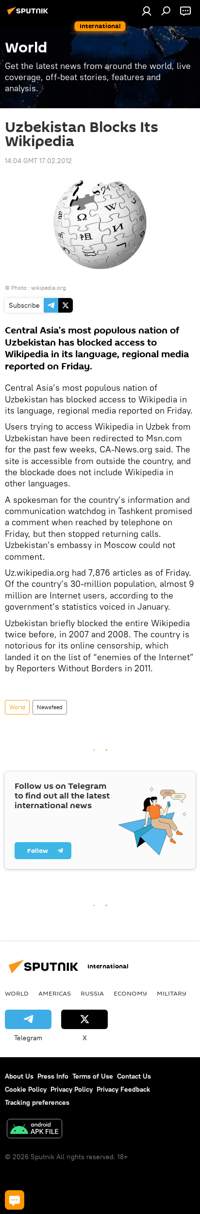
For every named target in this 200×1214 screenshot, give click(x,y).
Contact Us (134, 1076)
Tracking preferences (37, 1102)
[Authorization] (146, 10)
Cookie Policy (26, 1089)
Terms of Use (92, 1076)
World (17, 707)
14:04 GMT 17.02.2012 (38, 160)
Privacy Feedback (123, 1089)
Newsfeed (50, 707)
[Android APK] (34, 1130)
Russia (92, 993)
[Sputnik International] (29, 14)
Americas (54, 993)
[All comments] (14, 1200)
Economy (130, 993)
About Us (19, 1076)
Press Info (52, 1076)
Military (171, 993)
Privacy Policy (71, 1089)
